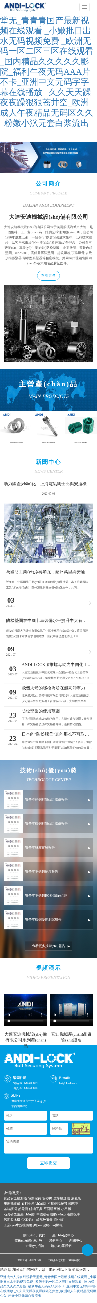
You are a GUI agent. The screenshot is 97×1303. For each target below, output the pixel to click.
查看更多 (48, 275)
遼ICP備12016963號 (29, 1260)
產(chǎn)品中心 (63, 1235)
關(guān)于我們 (34, 1235)
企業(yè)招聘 (34, 1246)
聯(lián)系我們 (61, 1246)
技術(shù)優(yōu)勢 (28, 1240)
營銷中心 (55, 1240)
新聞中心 (75, 1240)
